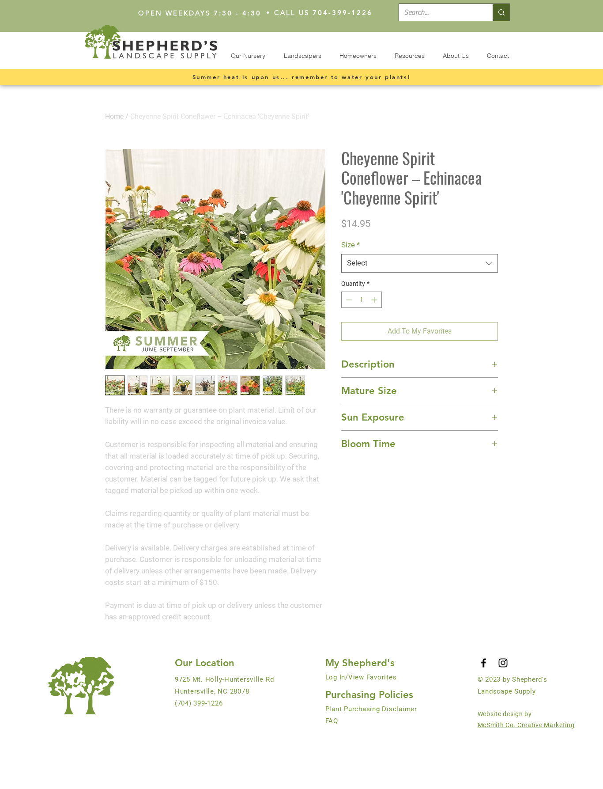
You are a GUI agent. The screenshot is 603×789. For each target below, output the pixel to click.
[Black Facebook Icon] (484, 663)
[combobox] (419, 263)
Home (114, 116)
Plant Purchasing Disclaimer (371, 709)
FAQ (331, 721)
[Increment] (375, 299)
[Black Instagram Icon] (503, 663)
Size (350, 244)
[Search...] (501, 12)
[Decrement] (348, 299)
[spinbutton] (361, 299)
